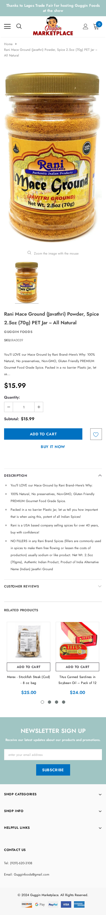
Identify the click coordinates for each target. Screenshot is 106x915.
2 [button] (49, 702)
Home (8, 44)
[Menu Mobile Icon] (7, 26)
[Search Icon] (19, 26)
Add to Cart (28, 666)
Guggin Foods (18, 331)
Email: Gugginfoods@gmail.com (26, 874)
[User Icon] (85, 26)
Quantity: (12, 397)
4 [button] (63, 702)
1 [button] (42, 702)
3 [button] (56, 702)
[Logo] (53, 25)
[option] (53, 157)
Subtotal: (11, 419)
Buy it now (53, 446)
